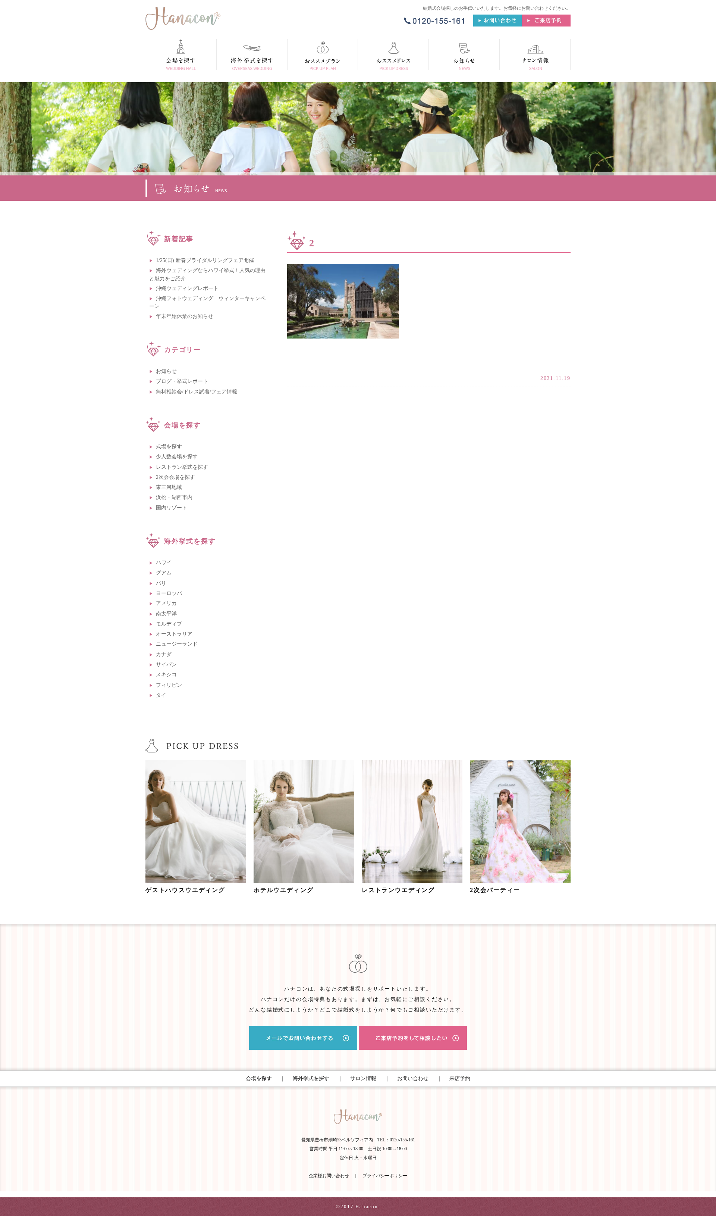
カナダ (164, 654)
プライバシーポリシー (384, 1175)
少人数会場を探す (177, 456)
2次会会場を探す (175, 477)
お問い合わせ (412, 1078)
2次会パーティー (495, 890)
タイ (161, 695)
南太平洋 (166, 614)
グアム (164, 573)
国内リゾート (171, 508)
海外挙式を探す (311, 1078)
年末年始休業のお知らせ (184, 316)
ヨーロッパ (169, 593)
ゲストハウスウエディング (185, 890)
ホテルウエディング (283, 890)
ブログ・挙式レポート (182, 381)
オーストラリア (174, 634)
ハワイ (164, 562)
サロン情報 (363, 1078)
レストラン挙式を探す (182, 467)
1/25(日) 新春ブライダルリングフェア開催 (205, 260)
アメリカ (166, 603)
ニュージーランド (177, 644)
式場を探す (169, 446)
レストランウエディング (398, 890)
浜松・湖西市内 (174, 497)
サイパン (166, 664)
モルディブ (169, 624)
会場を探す (259, 1078)
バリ (161, 583)
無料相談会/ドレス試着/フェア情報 (196, 392)
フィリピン (169, 685)
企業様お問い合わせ (329, 1175)
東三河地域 (169, 487)
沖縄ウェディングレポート (187, 288)
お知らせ (166, 371)
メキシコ (166, 674)
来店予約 (459, 1078)
